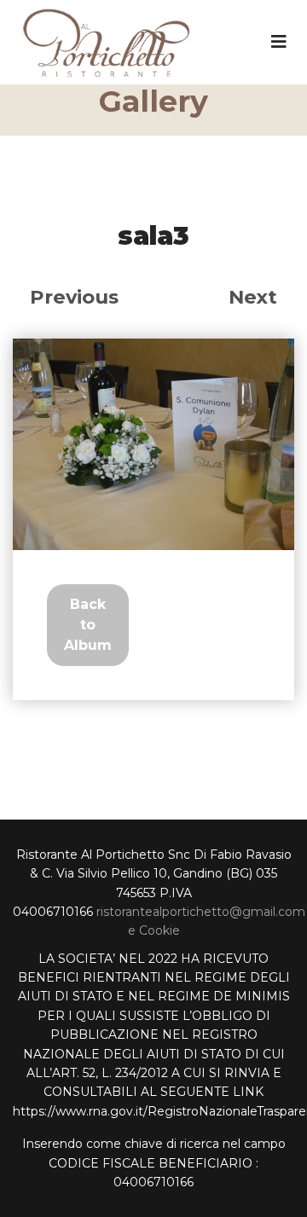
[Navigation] (279, 42)
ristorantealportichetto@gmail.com (200, 911)
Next (253, 297)
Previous (74, 297)
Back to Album (88, 624)
